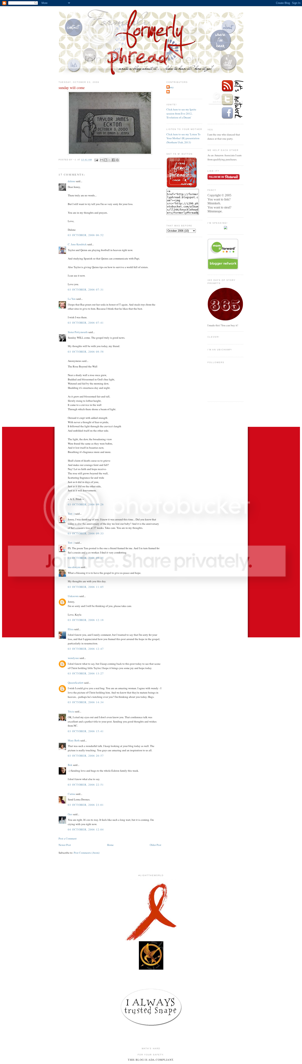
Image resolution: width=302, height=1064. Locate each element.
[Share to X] (109, 160)
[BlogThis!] (106, 160)
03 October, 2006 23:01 (86, 805)
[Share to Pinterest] (117, 160)
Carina (71, 794)
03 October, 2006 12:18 (86, 620)
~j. (168, 92)
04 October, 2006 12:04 (86, 829)
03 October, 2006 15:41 (86, 731)
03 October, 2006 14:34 (86, 702)
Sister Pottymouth (78, 332)
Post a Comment (68, 838)
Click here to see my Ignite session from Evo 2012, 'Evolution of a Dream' (181, 113)
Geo (70, 814)
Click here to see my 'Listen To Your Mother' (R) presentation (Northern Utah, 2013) (183, 138)
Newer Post (65, 845)
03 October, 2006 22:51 (86, 784)
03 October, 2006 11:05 (86, 587)
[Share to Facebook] (113, 160)
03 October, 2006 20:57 (86, 755)
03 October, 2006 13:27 (86, 673)
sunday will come (72, 87)
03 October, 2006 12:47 (86, 649)
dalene (71, 181)
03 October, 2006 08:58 (86, 351)
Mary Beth (74, 740)
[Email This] (102, 160)
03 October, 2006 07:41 (86, 322)
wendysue (73, 658)
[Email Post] (96, 160)
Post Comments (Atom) (86, 852)
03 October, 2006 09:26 (86, 504)
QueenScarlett (75, 682)
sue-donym (74, 567)
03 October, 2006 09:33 (86, 533)
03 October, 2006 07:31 (86, 289)
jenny (170, 87)
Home (110, 845)
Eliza (71, 629)
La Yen (72, 299)
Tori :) (71, 513)
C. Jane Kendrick (77, 244)
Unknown (73, 596)
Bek (70, 765)
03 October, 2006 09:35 (86, 558)
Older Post (155, 845)
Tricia (71, 711)
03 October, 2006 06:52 (86, 235)
